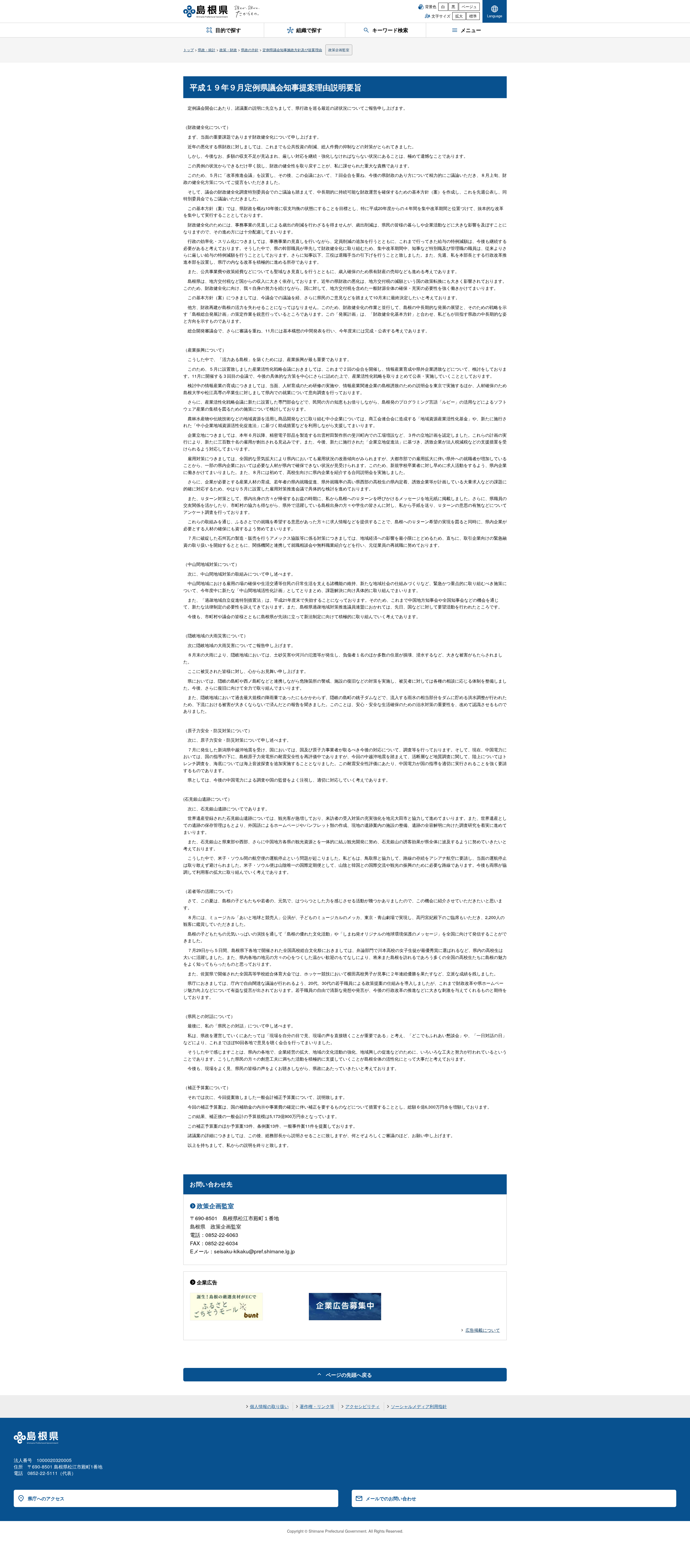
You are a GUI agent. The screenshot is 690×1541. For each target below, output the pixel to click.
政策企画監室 (338, 49)
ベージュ (469, 6)
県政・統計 (206, 49)
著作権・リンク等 (317, 1406)
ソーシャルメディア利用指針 (419, 1406)
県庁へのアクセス (46, 1498)
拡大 (459, 16)
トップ (188, 49)
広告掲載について (482, 1330)
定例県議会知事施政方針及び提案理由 (292, 49)
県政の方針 (249, 49)
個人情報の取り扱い (269, 1406)
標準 (473, 16)
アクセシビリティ (362, 1406)
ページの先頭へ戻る (349, 1374)
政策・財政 (228, 49)
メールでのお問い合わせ (391, 1498)
